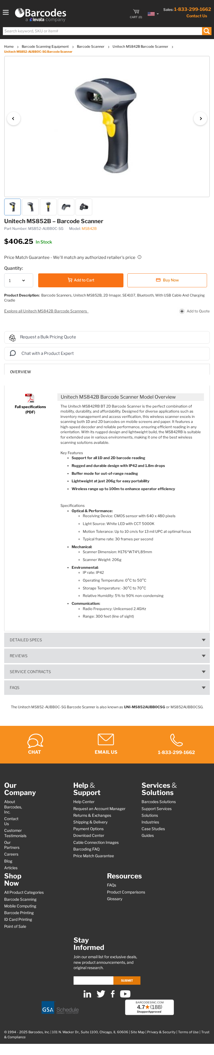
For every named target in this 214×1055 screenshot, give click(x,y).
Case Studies (153, 829)
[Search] (206, 31)
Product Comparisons (126, 892)
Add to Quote (198, 311)
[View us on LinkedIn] (87, 996)
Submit (127, 980)
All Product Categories (24, 892)
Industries (150, 822)
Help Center (83, 801)
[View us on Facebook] (113, 996)
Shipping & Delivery (90, 822)
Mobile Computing (20, 906)
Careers (11, 854)
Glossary (114, 899)
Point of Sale (15, 926)
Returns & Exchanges (92, 815)
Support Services (157, 808)
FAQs (15, 687)
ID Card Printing (18, 919)
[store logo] (40, 15)
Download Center (88, 835)
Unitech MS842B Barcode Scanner (141, 46)
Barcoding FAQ (86, 849)
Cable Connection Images (96, 842)
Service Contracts (30, 671)
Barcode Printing (19, 913)
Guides (148, 835)
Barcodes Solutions (159, 801)
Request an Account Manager (99, 808)
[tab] (107, 369)
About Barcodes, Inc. (13, 806)
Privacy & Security (161, 1032)
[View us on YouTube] (125, 996)
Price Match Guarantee (93, 856)
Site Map (138, 1032)
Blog (8, 861)
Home (9, 46)
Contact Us (196, 15)
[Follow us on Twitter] (101, 996)
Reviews (19, 656)
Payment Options (88, 829)
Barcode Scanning (20, 899)
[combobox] (107, 31)
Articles (11, 868)
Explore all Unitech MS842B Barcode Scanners (46, 311)
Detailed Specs (26, 640)
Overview (20, 372)
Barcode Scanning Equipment (46, 46)
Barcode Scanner (91, 46)
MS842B (89, 228)
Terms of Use (188, 1032)
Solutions (150, 815)
